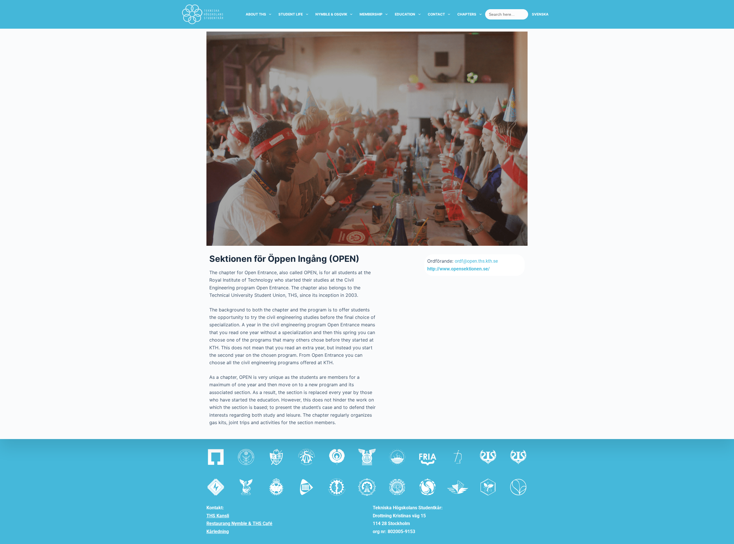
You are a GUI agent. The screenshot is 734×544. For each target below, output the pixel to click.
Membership (371, 14)
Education (405, 14)
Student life (290, 14)
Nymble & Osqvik (331, 14)
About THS (256, 14)
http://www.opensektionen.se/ (458, 269)
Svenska (540, 14)
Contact (436, 14)
